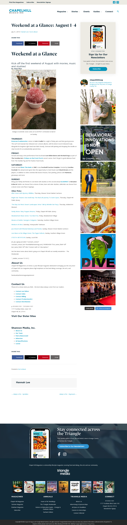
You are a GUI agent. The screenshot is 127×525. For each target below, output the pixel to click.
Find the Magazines (16, 2)
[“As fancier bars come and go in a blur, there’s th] (98, 287)
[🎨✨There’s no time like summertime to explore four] (98, 251)
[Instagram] (117, 2)
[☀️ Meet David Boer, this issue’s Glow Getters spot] (98, 179)
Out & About (34, 32)
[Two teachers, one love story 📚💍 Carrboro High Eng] (98, 107)
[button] (62, 11)
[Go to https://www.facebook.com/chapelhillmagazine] (59, 454)
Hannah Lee (24, 32)
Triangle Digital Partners (81, 524)
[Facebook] (114, 2)
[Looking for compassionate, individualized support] (98, 143)
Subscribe (30, 2)
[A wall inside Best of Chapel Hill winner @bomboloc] (98, 215)
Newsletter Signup (44, 2)
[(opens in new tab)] (64, 472)
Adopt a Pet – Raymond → (68, 394)
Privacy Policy (91, 524)
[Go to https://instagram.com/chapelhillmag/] (65, 454)
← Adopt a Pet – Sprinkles (20, 394)
